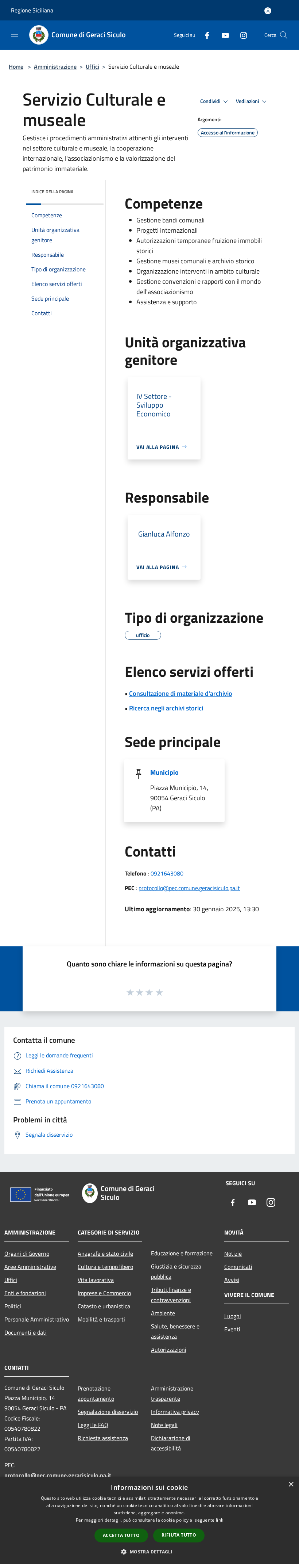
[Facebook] (204, 35)
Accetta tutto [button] (121, 1535)
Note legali (164, 1424)
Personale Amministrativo (36, 1319)
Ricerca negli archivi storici (166, 708)
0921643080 (167, 873)
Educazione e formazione (182, 1253)
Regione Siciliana (32, 10)
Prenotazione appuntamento (96, 1393)
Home (16, 66)
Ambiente (163, 1313)
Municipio (164, 772)
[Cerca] (283, 35)
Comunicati (238, 1266)
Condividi (210, 101)
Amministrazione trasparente (172, 1393)
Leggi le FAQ (93, 1424)
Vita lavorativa (96, 1279)
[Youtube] (222, 35)
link (219, 1520)
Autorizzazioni (168, 1349)
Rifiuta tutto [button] (179, 1535)
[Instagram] (240, 35)
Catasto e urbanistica (104, 1306)
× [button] (291, 1484)
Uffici (92, 66)
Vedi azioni (248, 101)
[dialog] (149, 1520)
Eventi (232, 1329)
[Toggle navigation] (14, 34)
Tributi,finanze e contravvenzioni (171, 1294)
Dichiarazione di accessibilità (170, 1443)
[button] (149, 1551)
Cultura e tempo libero (105, 1266)
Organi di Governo (26, 1253)
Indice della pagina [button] (52, 191)
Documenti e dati (25, 1332)
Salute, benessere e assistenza (175, 1331)
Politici (12, 1306)
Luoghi (232, 1316)
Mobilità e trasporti (101, 1319)
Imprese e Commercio (104, 1293)
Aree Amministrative (30, 1266)
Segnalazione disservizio (108, 1411)
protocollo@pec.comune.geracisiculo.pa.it (189, 888)
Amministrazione (55, 66)
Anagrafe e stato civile (105, 1253)
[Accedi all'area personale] (268, 11)
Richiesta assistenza (103, 1438)
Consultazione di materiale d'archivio (180, 693)
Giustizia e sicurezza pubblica (176, 1271)
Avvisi (231, 1279)
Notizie (233, 1253)
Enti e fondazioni (25, 1293)
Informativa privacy (175, 1411)
